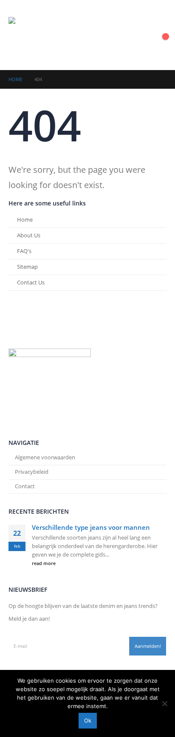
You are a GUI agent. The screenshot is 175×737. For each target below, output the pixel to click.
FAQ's (24, 251)
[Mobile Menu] (135, 35)
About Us (28, 235)
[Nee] (164, 703)
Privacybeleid (31, 471)
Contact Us (31, 282)
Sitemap (27, 266)
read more (44, 563)
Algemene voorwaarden (45, 457)
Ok (87, 720)
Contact (25, 486)
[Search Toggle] (154, 35)
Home (25, 219)
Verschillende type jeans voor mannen (91, 527)
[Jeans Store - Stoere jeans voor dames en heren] (31, 35)
